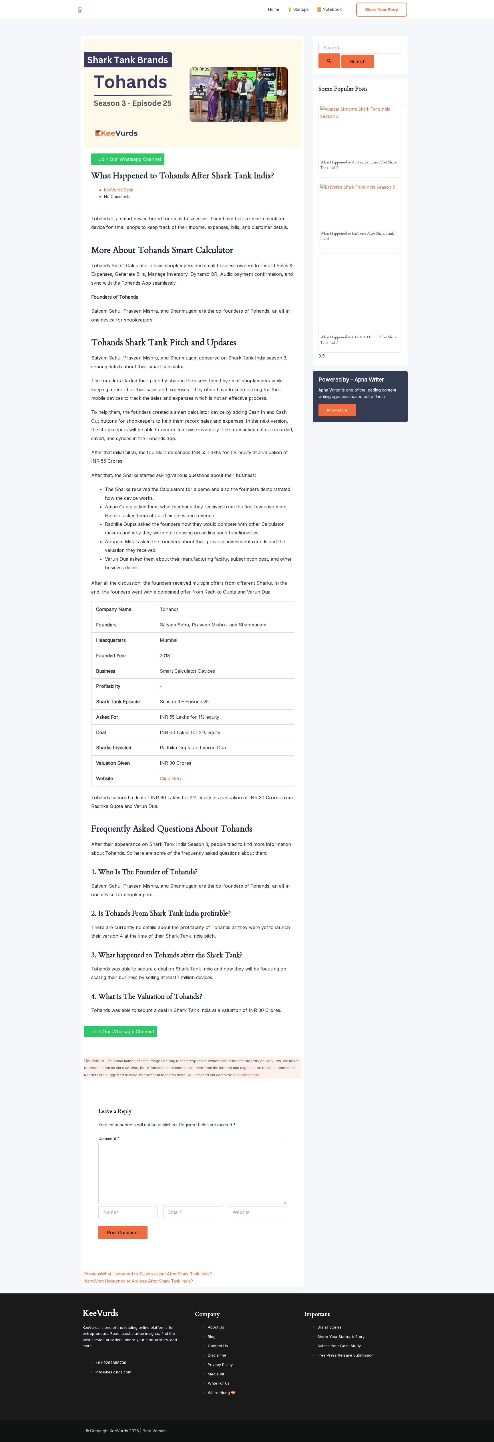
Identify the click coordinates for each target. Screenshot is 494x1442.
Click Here (171, 778)
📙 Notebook (329, 9)
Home (273, 9)
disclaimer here (246, 1075)
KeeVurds (100, 1313)
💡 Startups (298, 9)
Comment (108, 1138)
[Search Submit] (329, 60)
